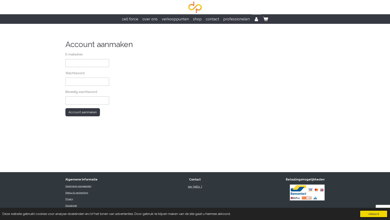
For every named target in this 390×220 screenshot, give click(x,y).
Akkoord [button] (373, 214)
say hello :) (195, 186)
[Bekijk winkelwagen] (265, 19)
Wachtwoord (74, 73)
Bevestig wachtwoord (81, 92)
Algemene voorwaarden (78, 186)
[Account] (256, 19)
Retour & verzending (76, 192)
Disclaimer (71, 205)
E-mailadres (73, 54)
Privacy (69, 199)
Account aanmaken (82, 112)
